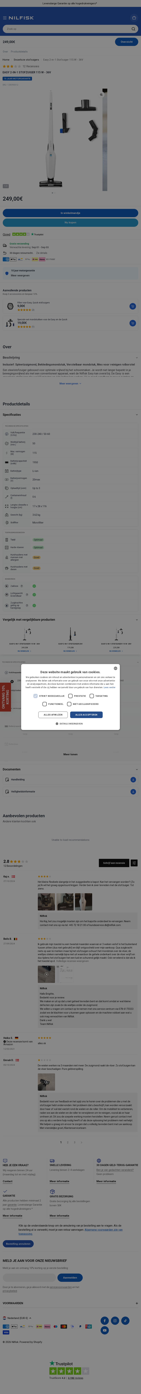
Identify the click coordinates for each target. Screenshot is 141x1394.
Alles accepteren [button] (86, 715)
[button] (70, 724)
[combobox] (115, 668)
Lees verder (109, 687)
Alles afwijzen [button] (53, 715)
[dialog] (70, 697)
